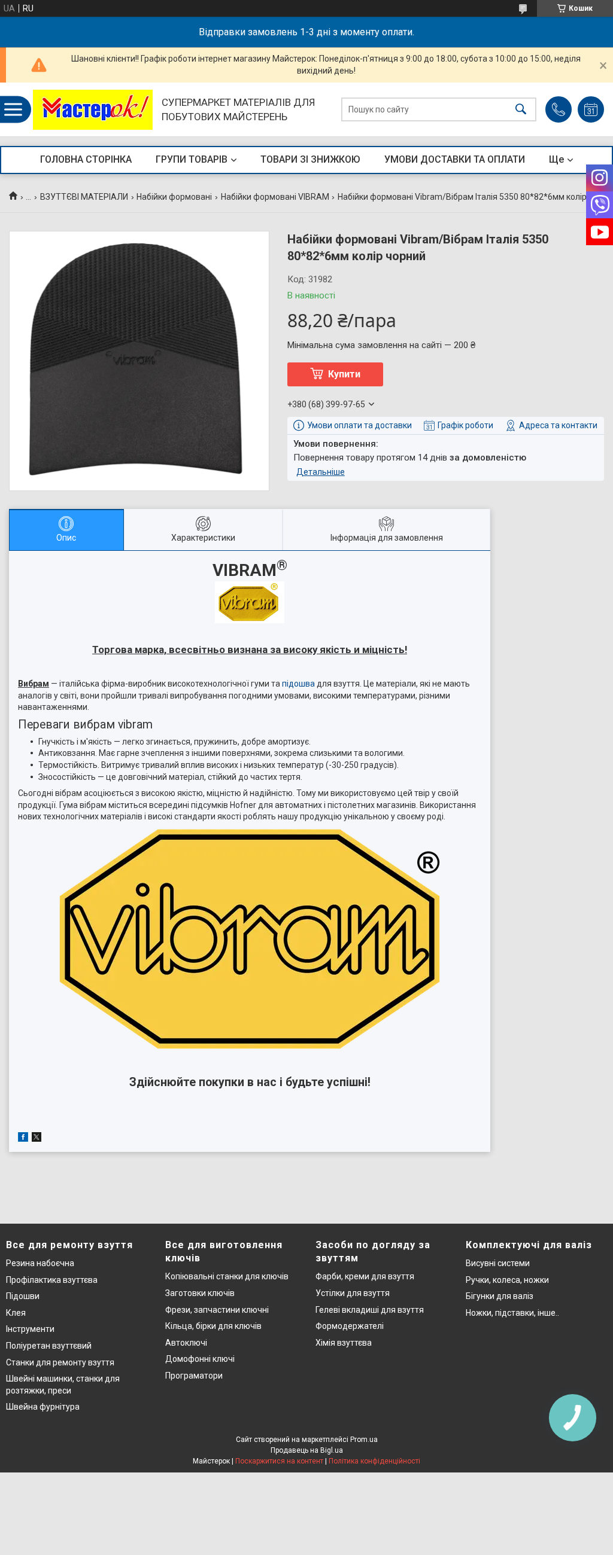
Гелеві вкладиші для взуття (369, 1310)
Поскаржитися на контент (279, 1461)
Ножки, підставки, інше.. (512, 1313)
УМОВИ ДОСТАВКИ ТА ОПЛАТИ (454, 159)
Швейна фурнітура (43, 1406)
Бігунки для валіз (499, 1296)
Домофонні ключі (200, 1359)
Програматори (194, 1375)
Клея (16, 1313)
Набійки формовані (174, 197)
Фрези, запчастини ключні (217, 1310)
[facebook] (23, 1139)
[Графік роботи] (591, 109)
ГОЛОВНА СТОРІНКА (86, 159)
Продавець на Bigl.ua (307, 1450)
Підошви (23, 1296)
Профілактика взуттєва (52, 1280)
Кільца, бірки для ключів (213, 1326)
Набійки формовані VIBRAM (275, 197)
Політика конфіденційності (374, 1461)
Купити (344, 374)
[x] (36, 1139)
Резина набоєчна (40, 1263)
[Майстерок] (93, 110)
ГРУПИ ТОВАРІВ (191, 159)
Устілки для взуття (352, 1293)
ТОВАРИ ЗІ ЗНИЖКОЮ (310, 159)
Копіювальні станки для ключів (227, 1276)
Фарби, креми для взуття (364, 1276)
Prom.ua (364, 1439)
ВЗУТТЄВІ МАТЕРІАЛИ (84, 197)
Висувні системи (498, 1263)
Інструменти (30, 1329)
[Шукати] (520, 110)
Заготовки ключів (200, 1293)
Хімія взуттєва (343, 1342)
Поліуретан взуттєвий (49, 1345)
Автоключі (186, 1342)
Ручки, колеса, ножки (507, 1280)
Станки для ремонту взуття (60, 1362)
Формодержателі (349, 1326)
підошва (298, 683)
